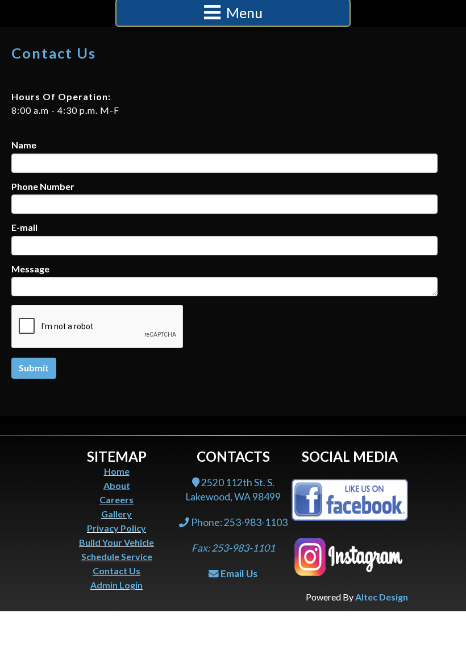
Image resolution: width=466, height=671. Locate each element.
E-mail (24, 227)
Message (30, 269)
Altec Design (381, 596)
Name (23, 145)
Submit (34, 367)
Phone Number (42, 186)
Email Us (238, 573)
